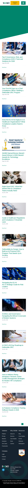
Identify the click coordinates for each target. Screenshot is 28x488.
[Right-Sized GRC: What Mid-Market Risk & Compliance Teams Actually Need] (14, 177)
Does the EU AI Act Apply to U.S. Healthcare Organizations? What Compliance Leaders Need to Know (13, 123)
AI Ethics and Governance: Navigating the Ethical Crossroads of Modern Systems (14, 316)
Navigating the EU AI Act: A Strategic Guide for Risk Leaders (12, 285)
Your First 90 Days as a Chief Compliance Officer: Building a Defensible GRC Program (12, 90)
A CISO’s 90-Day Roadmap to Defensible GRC (12, 346)
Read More (4, 67)
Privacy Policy (13, 482)
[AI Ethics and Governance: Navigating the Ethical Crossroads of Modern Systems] (14, 305)
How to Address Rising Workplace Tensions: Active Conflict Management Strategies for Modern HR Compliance (13, 378)
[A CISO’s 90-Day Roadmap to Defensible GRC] (14, 336)
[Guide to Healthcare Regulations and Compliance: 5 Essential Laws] (14, 209)
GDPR (4, 483)
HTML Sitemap (22, 483)
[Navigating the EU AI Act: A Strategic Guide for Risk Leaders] (14, 273)
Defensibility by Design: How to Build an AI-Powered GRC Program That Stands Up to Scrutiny (13, 252)
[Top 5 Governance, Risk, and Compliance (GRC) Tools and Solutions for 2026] (14, 48)
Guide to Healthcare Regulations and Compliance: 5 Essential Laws (13, 220)
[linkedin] (3, 469)
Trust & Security (6, 482)
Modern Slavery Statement (12, 483)
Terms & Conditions (21, 482)
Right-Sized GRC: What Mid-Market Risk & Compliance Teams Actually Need (12, 189)
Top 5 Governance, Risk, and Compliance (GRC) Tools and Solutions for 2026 (12, 59)
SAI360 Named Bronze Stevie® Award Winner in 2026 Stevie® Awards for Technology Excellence (13, 156)
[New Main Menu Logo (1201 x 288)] (6, 3)
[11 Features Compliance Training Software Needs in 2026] (14, 399)
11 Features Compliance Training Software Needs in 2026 (13, 409)
